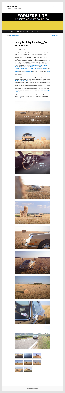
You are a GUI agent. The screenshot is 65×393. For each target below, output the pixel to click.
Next (57, 35)
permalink (38, 383)
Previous (53, 35)
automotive (25, 383)
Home (8, 31)
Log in (37, 31)
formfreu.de (12, 6)
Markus (17, 35)
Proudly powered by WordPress (32, 388)
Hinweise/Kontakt (30, 31)
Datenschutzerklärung (21, 31)
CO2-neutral (13, 31)
